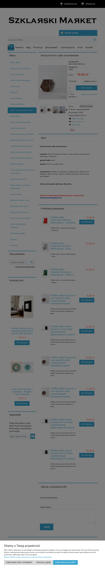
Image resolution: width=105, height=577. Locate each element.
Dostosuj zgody (43, 562)
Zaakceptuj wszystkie (65, 562)
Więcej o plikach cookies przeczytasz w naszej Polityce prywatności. (28, 557)
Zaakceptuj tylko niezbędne (19, 562)
